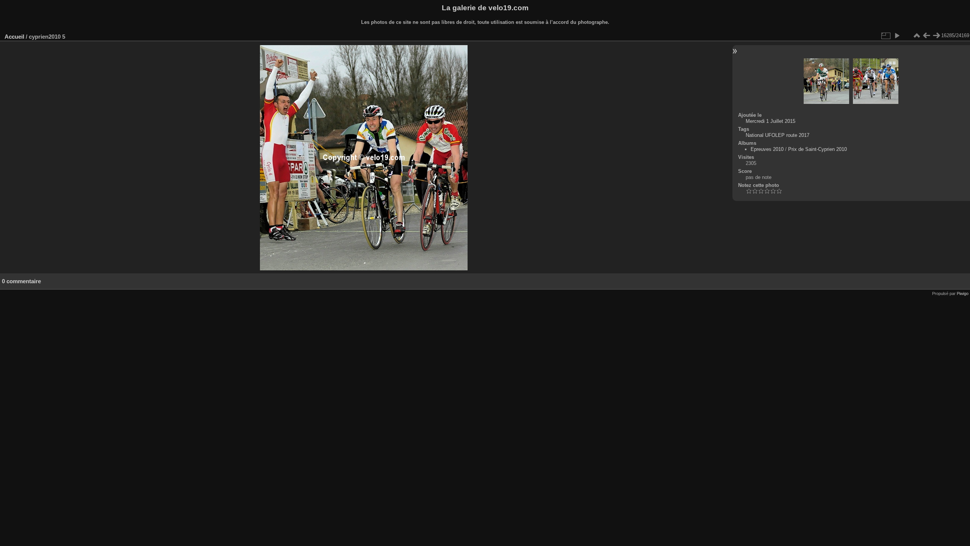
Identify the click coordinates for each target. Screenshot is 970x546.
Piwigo (962, 293)
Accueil (14, 36)
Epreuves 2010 (767, 149)
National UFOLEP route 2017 (777, 135)
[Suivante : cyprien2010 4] (936, 36)
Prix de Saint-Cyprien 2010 (817, 149)
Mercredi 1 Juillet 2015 (770, 121)
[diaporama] (897, 36)
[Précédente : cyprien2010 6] (926, 36)
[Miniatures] (917, 36)
